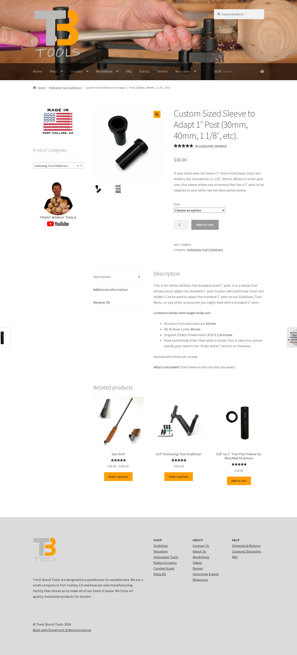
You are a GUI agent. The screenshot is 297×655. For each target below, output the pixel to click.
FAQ (129, 71)
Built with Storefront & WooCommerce (62, 630)
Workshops (104, 71)
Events (144, 71)
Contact (76, 71)
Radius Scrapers (165, 562)
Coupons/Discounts (246, 551)
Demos (162, 71)
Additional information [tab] (110, 289)
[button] (157, 114)
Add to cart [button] (239, 481)
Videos (197, 562)
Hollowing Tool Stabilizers (65, 88)
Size (177, 204)
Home (37, 71)
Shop (53, 71)
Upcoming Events (206, 574)
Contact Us (201, 545)
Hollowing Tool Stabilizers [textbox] (56, 166)
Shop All (160, 574)
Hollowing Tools (166, 557)
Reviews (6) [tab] (101, 302)
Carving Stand (164, 568)
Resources (182, 71)
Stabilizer (161, 545)
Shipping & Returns (246, 545)
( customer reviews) (211, 146)
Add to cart (205, 224)
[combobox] (58, 165)
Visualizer (161, 551)
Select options (118, 477)
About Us (199, 551)
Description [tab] (102, 276)
